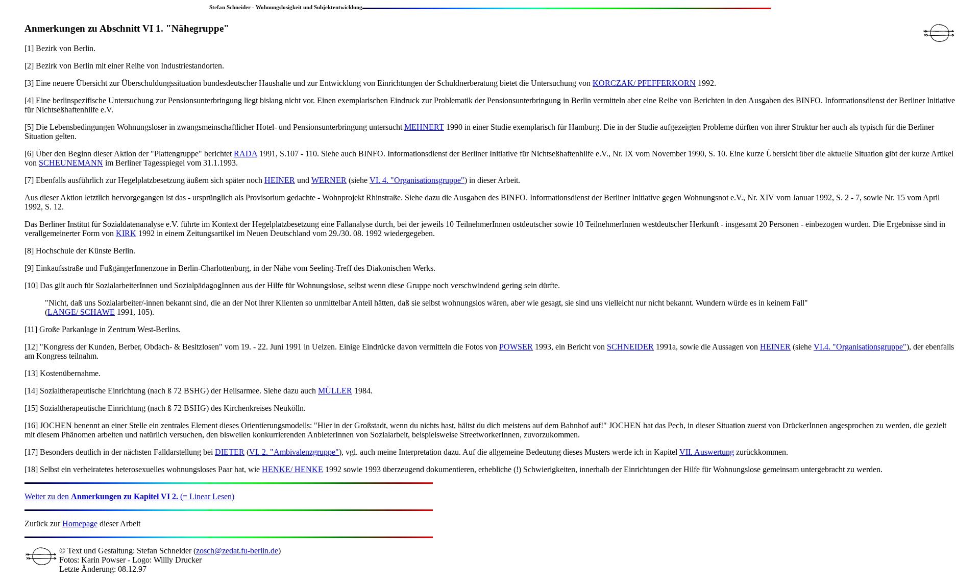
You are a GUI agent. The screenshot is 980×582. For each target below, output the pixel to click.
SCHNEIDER (630, 346)
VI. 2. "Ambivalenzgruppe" (294, 452)
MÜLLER (335, 390)
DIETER (229, 452)
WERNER (329, 180)
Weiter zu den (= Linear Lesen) (129, 496)
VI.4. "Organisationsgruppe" (860, 346)
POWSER (516, 346)
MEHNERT (424, 127)
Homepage (79, 523)
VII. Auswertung (706, 452)
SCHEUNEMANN (71, 162)
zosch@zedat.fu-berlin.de (237, 550)
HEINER (279, 180)
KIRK (126, 233)
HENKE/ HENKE (292, 469)
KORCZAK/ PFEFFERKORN (644, 83)
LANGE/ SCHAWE (81, 312)
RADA (245, 153)
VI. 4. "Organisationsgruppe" (417, 180)
